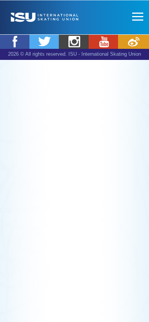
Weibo (133, 41)
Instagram (74, 41)
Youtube (104, 41)
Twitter (44, 41)
